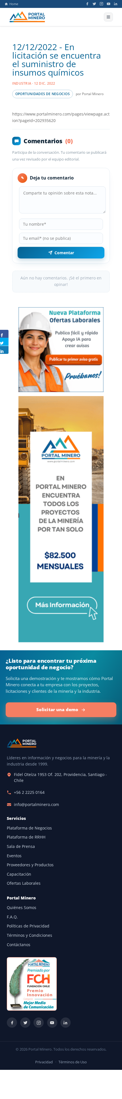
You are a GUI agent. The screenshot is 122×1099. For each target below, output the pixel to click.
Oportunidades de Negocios (42, 94)
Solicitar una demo (57, 709)
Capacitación (19, 874)
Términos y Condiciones (29, 935)
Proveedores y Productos (30, 864)
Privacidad (44, 1062)
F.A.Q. (12, 917)
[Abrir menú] (108, 17)
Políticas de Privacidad (28, 926)
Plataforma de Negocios (29, 828)
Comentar (64, 252)
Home (13, 4)
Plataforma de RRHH (26, 837)
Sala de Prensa (21, 846)
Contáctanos (18, 944)
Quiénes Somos (21, 907)
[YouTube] (108, 4)
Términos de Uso (72, 1062)
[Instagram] (101, 4)
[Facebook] (87, 4)
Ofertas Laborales (24, 883)
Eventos (14, 855)
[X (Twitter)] (94, 4)
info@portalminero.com (36, 804)
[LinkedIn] (115, 4)
